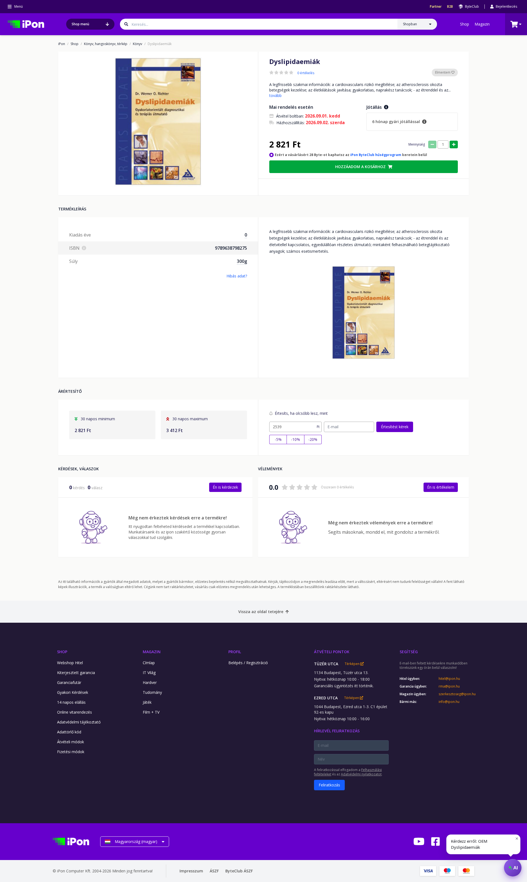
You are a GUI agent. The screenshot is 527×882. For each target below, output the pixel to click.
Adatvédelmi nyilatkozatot (361, 774)
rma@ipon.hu (449, 686)
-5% (278, 439)
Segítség (409, 651)
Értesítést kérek (394, 426)
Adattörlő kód (69, 731)
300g (242, 261)
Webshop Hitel (70, 662)
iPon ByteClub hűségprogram (375, 154)
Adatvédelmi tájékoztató (79, 722)
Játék (147, 702)
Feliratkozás (329, 785)
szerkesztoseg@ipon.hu (456, 694)
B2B (450, 6)
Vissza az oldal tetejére (260, 611)
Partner (436, 6)
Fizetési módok (70, 751)
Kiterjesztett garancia (76, 672)
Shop (464, 24)
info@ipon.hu (449, 702)
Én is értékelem (440, 487)
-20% (312, 439)
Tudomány (152, 692)
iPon (61, 44)
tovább (275, 95)
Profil (234, 651)
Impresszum (191, 870)
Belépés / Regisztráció (248, 662)
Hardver (150, 682)
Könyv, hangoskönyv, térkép (105, 44)
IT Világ (149, 672)
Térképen (352, 664)
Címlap (149, 662)
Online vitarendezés (74, 712)
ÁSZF (214, 870)
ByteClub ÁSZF (239, 870)
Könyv (137, 44)
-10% (295, 439)
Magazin (482, 24)
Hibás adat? (236, 276)
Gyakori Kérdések (72, 692)
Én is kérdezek (225, 487)
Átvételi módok (70, 741)
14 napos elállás (71, 702)
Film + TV (151, 712)
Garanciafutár (69, 682)
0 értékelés (305, 73)
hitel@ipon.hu (449, 679)
